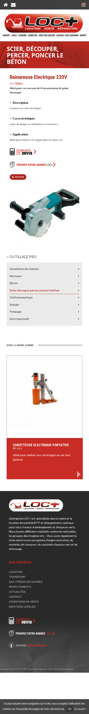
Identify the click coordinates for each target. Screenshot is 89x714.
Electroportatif (19, 319)
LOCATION (15, 571)
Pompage (16, 311)
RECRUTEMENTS (20, 586)
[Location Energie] (78, 304)
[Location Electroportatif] (78, 319)
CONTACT (15, 596)
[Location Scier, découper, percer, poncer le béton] (78, 290)
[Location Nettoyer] (78, 276)
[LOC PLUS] (44, 23)
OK (69, 708)
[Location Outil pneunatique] (78, 297)
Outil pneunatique (21, 297)
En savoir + (80, 708)
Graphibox (68, 669)
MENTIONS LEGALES (22, 606)
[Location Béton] (78, 283)
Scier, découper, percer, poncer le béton (35, 55)
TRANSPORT (17, 576)
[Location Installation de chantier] (78, 269)
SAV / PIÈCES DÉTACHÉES (25, 581)
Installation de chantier (24, 269)
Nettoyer (16, 276)
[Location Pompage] (78, 311)
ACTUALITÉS (17, 591)
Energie (14, 304)
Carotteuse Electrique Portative (41, 446)
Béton (13, 283)
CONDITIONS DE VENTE (24, 601)
